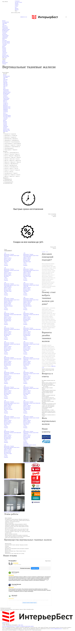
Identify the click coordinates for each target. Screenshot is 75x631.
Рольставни (4, 40)
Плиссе (3, 39)
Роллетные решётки (6, 41)
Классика (5, 81)
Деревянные (5, 109)
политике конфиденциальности (56, 628)
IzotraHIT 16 (5, 103)
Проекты (16, 8)
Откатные (4, 49)
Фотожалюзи (4, 34)
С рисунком (4, 44)
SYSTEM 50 (5, 111)
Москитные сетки (5, 56)
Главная (3, 60)
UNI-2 (4, 88)
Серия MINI (4, 23)
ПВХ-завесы (4, 57)
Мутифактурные (5, 30)
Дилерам (16, 3)
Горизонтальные (5, 35)
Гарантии (17, 4)
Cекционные (4, 52)
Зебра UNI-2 (5, 84)
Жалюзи (3, 20)
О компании (17, 1)
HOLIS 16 (5, 100)
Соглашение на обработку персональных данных (24, 626)
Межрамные (5, 105)
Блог (16, 7)
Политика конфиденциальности (8, 626)
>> (47, 251)
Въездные (4, 47)
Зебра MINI (5, 79)
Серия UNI (4, 25)
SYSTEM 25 (5, 110)
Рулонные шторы (6, 76)
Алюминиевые (5, 36)
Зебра (3, 24)
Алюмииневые (5, 28)
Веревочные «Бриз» (6, 29)
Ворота (3, 46)
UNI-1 (4, 87)
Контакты (17, 9)
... (45, 251)
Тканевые (4, 33)
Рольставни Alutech (7, 116)
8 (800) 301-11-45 (5, 622)
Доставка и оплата (18, 2)
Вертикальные (5, 62)
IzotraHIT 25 (5, 104)
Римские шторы (5, 55)
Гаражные (4, 51)
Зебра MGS (5, 82)
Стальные (4, 45)
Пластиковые (4, 31)
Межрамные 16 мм (6, 106)
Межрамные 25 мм (6, 108)
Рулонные (4, 50)
